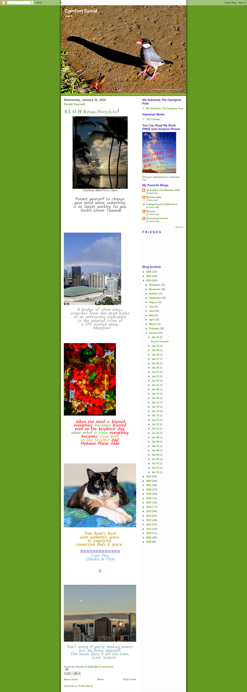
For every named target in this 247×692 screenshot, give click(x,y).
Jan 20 (156, 389)
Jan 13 (156, 420)
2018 (149, 498)
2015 (149, 511)
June (152, 311)
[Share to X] (72, 673)
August (153, 302)
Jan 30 (156, 346)
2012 (149, 524)
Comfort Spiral (81, 11)
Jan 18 (156, 398)
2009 (149, 537)
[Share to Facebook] (76, 673)
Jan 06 (156, 450)
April (152, 319)
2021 (149, 485)
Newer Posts (71, 679)
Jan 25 (156, 367)
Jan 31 (156, 337)
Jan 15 (156, 411)
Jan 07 (156, 446)
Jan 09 (156, 437)
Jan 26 (156, 363)
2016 (149, 507)
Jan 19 (156, 393)
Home (100, 679)
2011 (149, 529)
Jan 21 (156, 385)
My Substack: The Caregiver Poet (164, 108)
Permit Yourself (74, 104)
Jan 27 (156, 359)
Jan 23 (156, 376)
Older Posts (129, 679)
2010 (149, 533)
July (151, 306)
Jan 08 (156, 441)
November (155, 289)
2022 (149, 481)
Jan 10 (156, 433)
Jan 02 (156, 467)
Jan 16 (156, 406)
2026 (149, 271)
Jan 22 (156, 380)
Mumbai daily (153, 197)
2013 (149, 520)
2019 (149, 494)
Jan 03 (156, 463)
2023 (149, 476)
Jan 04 (156, 459)
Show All (179, 227)
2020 (149, 489)
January (154, 333)
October (154, 293)
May (151, 315)
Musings (151, 211)
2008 (149, 542)
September (155, 298)
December (155, 285)
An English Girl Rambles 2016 (163, 190)
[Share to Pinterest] (79, 673)
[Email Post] (100, 669)
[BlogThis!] (69, 673)
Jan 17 (156, 402)
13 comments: (106, 666)
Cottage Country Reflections (161, 204)
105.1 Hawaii (153, 119)
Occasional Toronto (157, 218)
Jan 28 (156, 354)
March (153, 324)
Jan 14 (156, 415)
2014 (149, 515)
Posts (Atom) (85, 686)
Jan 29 (156, 350)
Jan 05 (156, 454)
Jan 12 (156, 424)
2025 (149, 276)
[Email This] (65, 673)
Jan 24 (156, 372)
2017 (149, 502)
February (154, 328)
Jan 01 (156, 472)
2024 (149, 280)
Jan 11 (155, 428)
